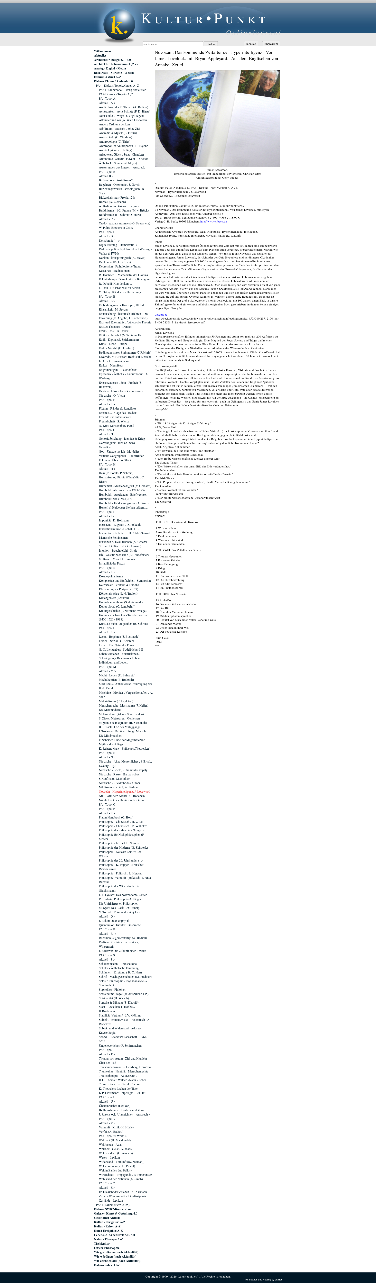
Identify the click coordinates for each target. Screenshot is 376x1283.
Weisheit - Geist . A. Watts (115, 1149)
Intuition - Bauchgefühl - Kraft (118, 550)
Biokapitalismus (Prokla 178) (117, 197)
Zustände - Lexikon (111, 1200)
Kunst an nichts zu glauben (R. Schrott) (123, 623)
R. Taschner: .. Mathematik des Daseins (123, 275)
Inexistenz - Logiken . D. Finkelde (120, 524)
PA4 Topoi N (107, 753)
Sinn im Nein (107, 985)
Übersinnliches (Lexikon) (114, 1106)
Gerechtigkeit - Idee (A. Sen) (117, 443)
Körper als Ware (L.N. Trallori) (118, 593)
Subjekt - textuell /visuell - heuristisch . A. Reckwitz (124, 1021)
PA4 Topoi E (107, 296)
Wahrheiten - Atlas (110, 1144)
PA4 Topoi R (107, 929)
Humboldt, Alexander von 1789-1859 (122, 490)
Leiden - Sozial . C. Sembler (116, 641)
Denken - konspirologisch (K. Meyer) (122, 258)
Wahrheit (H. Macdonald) (115, 1140)
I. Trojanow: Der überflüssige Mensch (122, 731)
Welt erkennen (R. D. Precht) (117, 1166)
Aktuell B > (106, 176)
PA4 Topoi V (107, 1118)
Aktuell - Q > (107, 916)
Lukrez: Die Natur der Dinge (117, 645)
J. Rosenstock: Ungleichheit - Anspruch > (124, 1114)
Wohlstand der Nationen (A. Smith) (121, 1179)
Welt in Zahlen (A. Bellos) (115, 1170)
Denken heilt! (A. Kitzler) (115, 262)
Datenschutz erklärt (107, 1265)
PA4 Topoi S (107, 955)
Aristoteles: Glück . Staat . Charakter (121, 154)
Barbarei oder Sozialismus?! (116, 180)
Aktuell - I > (106, 516)
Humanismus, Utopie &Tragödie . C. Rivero (122, 479)
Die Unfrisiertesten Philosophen (118, 903)
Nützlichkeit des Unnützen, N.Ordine (122, 800)
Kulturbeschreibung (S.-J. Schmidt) (121, 602)
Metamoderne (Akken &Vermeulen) (121, 714)
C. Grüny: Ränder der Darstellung (120, 292)
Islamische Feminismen (113, 537)
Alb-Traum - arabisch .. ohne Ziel (119, 128)
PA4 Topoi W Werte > (113, 1136)
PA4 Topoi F (107, 400)
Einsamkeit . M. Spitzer (113, 309)
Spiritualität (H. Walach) (114, 998)
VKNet (278, 1279)
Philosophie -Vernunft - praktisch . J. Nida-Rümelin (125, 879)
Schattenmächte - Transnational (118, 964)
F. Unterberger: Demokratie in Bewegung (124, 279)
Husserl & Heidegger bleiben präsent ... (123, 507)
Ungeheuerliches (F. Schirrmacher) (120, 1045)
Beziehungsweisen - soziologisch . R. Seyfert (122, 191)
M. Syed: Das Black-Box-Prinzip (119, 908)
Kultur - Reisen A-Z (107, 1226)
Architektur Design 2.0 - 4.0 (112, 60)
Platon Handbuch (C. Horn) (116, 817)
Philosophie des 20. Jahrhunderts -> (121, 860)
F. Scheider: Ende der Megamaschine (122, 740)
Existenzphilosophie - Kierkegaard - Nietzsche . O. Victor (121, 393)
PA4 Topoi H (107, 464)
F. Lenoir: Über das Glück (115, 460)
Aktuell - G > (107, 434)
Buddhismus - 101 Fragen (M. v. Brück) (124, 210)
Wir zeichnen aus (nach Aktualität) (117, 1261)
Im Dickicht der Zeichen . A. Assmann (123, 1192)
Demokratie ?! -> (109, 240)
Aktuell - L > (107, 632)
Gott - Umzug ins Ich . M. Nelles (119, 451)
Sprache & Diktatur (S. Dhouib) (118, 1002)
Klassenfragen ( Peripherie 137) (118, 589)
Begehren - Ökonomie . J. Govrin (119, 184)
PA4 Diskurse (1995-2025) (112, 1205)
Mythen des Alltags (111, 744)
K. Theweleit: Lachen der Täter (118, 1088)
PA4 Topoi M (107, 666)
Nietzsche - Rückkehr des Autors (119, 783)
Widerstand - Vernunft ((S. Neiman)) (121, 1162)
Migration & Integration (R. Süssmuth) (123, 722)
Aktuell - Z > (107, 1187)
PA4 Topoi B (107, 171)
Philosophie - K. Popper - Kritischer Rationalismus (121, 867)
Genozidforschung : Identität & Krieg (122, 438)
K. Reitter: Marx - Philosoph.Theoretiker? (125, 748)
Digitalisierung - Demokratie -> (118, 245)
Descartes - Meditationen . (115, 270)
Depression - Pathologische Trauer (120, 266)
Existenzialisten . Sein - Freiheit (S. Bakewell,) (120, 384)
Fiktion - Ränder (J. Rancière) (117, 408)
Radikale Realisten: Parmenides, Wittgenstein (119, 944)
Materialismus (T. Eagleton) (116, 701)
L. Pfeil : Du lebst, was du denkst (119, 288)
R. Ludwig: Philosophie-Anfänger (120, 899)
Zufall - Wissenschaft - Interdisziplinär (122, 1196)
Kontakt (251, 44)
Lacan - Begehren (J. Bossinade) (119, 636)
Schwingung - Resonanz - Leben (119, 658)
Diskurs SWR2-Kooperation (113, 1209)
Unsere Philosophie (106, 1248)
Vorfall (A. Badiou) (111, 1131)
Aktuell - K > (107, 572)
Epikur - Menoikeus (111, 365)
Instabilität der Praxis (112, 563)
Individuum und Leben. (113, 662)
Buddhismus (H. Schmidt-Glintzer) (120, 214)
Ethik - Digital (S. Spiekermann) (119, 339)
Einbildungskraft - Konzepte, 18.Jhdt (122, 305)
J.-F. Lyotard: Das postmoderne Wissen (123, 895)
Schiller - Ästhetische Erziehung (119, 968)
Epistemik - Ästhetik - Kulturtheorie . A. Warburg (124, 376)
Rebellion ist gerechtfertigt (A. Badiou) (123, 938)
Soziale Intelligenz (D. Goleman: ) (120, 546)
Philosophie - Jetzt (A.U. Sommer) (120, 843)
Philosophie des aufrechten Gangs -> (121, 830)
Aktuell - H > (107, 468)
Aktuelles (100, 55)
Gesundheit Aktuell (107, 1217)
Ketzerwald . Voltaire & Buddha (119, 585)
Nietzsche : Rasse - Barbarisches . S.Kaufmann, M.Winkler (120, 776)
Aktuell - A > (107, 103)
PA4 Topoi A (107, 98)
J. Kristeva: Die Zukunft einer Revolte (122, 951)
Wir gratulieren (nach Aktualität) (116, 1252)
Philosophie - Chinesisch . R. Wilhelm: (123, 826)
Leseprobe (161, 314)
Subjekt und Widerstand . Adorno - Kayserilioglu (120, 1030)
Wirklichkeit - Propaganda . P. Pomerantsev (126, 1174)
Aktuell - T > (107, 1054)
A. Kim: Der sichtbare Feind (116, 425)
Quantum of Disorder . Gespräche (120, 925)
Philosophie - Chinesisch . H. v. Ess (121, 821)
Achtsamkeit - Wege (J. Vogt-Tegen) (121, 115)
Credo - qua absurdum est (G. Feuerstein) (124, 223)
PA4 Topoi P (107, 809)
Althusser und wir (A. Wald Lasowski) (123, 120)
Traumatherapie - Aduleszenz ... (118, 1075)
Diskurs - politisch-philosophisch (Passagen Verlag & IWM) (126, 251)
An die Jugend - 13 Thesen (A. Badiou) (123, 107)
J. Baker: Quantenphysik (114, 920)
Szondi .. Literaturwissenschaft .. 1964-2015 (123, 1039)
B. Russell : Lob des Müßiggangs (119, 727)
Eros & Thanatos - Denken (115, 326)
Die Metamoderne (110, 710)
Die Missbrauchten (110, 735)
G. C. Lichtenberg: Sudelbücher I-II (121, 649)
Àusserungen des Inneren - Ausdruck (122, 167)
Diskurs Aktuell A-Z (107, 77)
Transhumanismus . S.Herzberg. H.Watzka (125, 1067)
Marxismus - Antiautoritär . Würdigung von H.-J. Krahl (126, 686)
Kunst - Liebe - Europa (113, 344)
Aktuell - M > (107, 671)
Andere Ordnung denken (114, 124)
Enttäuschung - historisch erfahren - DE (123, 314)
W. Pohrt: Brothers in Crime (116, 227)
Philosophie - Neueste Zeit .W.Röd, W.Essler (120, 854)
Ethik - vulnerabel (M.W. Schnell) (120, 335)
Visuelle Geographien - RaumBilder (121, 456)
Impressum (271, 44)
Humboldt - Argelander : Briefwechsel (122, 494)
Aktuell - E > (107, 301)
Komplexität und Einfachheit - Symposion (125, 580)
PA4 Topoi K (107, 567)
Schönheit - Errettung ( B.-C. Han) (120, 972)
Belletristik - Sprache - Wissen (114, 72)
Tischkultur (102, 1243)
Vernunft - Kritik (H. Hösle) (116, 1127)
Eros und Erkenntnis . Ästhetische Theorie (125, 322)
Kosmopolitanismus (111, 576)
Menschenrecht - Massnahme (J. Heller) (123, 705)
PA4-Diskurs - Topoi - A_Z (116, 94)
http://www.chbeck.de (213, 221)
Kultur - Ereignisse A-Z (109, 1222)
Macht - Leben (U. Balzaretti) (117, 675)
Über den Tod (107, 1063)
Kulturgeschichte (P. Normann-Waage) (122, 611)
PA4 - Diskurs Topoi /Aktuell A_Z (117, 85)
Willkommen (102, 51)
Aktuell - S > (107, 959)
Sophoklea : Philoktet (112, 989)
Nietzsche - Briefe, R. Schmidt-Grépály (123, 770)
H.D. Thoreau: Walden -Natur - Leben (122, 1080)
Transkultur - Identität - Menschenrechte (123, 1071)
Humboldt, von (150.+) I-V (115, 499)
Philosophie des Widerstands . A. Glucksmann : (119, 888)
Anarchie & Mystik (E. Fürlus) (118, 133)
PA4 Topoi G (107, 430)
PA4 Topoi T (107, 1050)
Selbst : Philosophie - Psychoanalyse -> (123, 981)
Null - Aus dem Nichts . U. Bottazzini (122, 796)
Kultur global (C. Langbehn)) (117, 606)
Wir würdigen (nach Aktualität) (115, 1256)
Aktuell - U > (107, 1101)
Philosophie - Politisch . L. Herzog (120, 873)
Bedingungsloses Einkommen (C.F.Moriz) (125, 352)
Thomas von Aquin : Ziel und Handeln (123, 1058)
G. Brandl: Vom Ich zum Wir (117, 559)
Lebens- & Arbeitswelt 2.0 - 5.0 (114, 1235)
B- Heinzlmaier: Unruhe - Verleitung (121, 1110)
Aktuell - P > (107, 813)
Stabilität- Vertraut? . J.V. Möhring (120, 1015)
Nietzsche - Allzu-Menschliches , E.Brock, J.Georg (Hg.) (125, 763)
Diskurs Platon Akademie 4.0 (113, 81)
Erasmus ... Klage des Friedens (118, 413)
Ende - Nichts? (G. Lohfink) (116, 348)
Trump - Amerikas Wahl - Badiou (119, 1084)
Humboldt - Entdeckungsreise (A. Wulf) (123, 503)
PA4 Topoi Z (107, 1183)
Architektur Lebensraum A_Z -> (116, 64)
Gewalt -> (105, 447)
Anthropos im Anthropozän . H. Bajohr (123, 146)
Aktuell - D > (107, 236)
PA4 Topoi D (107, 232)
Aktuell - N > (107, 757)
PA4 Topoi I (106, 512)
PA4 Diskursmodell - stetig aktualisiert (122, 90)
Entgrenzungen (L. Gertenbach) (118, 369)
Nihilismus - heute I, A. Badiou (118, 787)
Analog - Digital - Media (110, 68)
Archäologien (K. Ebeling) (115, 150)
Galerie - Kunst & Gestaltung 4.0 (115, 1213)
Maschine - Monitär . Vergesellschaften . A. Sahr (126, 694)
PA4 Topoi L (107, 628)
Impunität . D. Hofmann (114, 520)
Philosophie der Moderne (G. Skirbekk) (123, 847)
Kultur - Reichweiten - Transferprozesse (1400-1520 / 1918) (123, 617)
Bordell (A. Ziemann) (112, 202)
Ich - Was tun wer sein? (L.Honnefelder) (124, 555)
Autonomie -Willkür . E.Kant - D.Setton (123, 159)
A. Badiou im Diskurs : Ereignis (119, 206)
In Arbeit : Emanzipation (114, 361)
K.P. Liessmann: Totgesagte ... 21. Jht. (122, 1093)
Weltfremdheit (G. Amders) (116, 1153)
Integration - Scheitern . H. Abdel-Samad (124, 533)
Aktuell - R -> (107, 933)
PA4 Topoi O (107, 804)
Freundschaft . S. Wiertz (114, 421)
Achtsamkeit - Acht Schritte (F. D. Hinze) (124, 111)
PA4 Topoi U (107, 1097)
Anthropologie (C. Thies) (114, 141)
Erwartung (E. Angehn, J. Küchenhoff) (123, 318)
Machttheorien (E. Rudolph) (116, 679)
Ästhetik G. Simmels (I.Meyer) (118, 163)
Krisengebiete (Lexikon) (114, 598)
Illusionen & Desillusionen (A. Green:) (123, 542)
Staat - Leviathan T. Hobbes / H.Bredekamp (117, 1009)
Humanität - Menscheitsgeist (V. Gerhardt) (125, 486)
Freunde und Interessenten (115, 417)
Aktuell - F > (107, 404)
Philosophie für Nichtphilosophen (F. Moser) (122, 836)
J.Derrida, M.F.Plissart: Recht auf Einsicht (125, 357)
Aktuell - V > (107, 1123)
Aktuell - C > (107, 219)
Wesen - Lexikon (109, 1157)
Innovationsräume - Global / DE (118, 529)
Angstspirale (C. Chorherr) (115, 137)
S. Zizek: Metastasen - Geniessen (119, 718)
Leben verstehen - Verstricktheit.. (119, 654)
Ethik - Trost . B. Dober (113, 331)
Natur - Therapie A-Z (108, 1239)
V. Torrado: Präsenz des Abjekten (119, 912)
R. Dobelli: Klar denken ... (115, 283)
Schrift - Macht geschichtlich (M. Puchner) (125, 976)
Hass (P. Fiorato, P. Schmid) (116, 473)
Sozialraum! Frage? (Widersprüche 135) (123, 994)
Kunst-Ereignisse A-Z (108, 1230)
